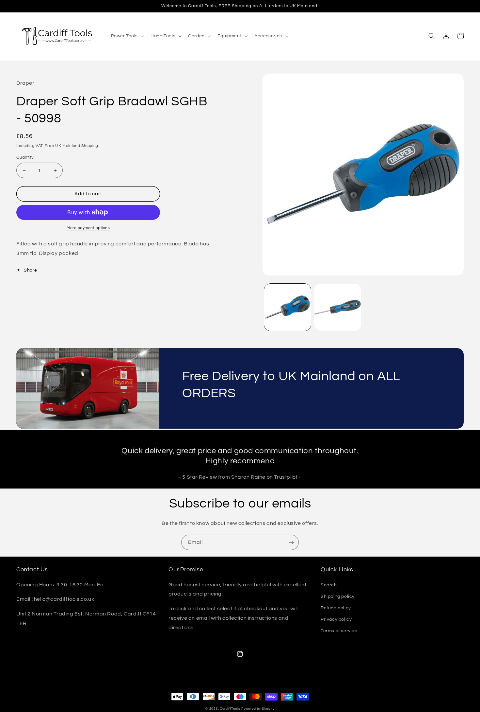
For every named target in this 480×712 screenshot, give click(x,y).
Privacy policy (336, 619)
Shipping (89, 146)
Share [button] (30, 270)
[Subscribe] (291, 542)
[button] (127, 36)
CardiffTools (230, 708)
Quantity (24, 157)
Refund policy (336, 608)
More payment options (88, 228)
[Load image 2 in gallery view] (337, 307)
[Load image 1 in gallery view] (287, 307)
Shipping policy (338, 596)
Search (329, 585)
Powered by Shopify (258, 708)
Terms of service (339, 631)
